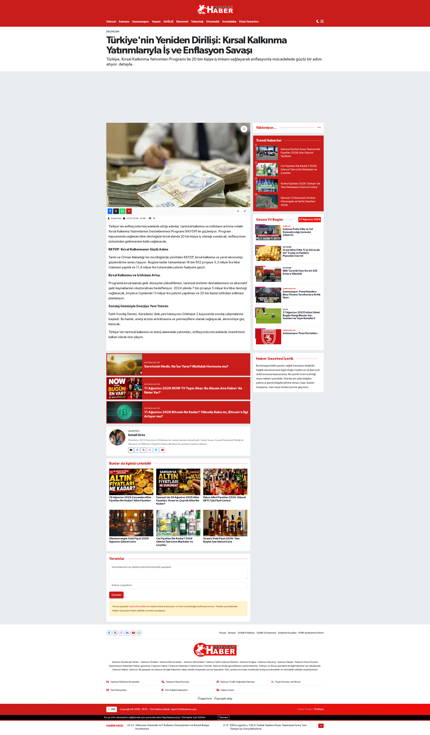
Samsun (124, 21)
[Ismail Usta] (117, 437)
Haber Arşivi (227, 690)
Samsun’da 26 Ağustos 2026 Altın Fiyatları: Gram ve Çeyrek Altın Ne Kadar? (177, 500)
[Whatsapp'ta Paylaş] (122, 211)
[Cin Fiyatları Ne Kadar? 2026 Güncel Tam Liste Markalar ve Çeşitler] (178, 523)
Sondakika (229, 21)
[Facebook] (137, 450)
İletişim (232, 633)
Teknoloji (197, 21)
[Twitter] (143, 450)
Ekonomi (182, 21)
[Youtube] (162, 450)
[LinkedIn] (127, 633)
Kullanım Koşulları (287, 633)
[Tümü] (319, 127)
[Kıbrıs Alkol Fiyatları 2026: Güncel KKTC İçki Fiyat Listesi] (225, 481)
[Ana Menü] (322, 21)
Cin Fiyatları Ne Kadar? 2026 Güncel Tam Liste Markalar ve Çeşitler (174, 541)
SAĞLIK (168, 21)
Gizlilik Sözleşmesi (266, 633)
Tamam (223, 717)
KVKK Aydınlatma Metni (311, 633)
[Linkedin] (156, 450)
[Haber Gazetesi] (215, 9)
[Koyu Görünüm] (317, 21)
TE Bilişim (319, 709)
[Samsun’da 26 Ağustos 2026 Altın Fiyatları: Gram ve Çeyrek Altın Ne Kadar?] (178, 481)
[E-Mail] (131, 450)
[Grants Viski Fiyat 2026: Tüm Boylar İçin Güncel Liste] (225, 523)
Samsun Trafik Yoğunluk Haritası (237, 682)
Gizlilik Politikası (246, 633)
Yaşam (156, 21)
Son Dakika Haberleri (176, 690)
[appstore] (205, 698)
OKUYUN (211, 717)
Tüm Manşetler (118, 690)
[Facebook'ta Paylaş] (110, 211)
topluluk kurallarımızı (139, 606)
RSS (113, 709)
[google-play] (223, 698)
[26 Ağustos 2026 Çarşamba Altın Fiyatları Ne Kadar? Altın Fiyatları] (131, 481)
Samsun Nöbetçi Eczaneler (125, 682)
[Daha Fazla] (129, 211)
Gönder (116, 595)
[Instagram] (150, 450)
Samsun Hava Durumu (177, 682)
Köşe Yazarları (249, 21)
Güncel (111, 21)
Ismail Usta (116, 218)
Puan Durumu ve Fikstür (288, 682)
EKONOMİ (112, 31)
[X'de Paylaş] (116, 211)
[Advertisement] (215, 96)
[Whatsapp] (139, 633)
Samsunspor (140, 21)
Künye (223, 633)
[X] (115, 633)
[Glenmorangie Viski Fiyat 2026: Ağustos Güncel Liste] (131, 523)
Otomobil (212, 21)
